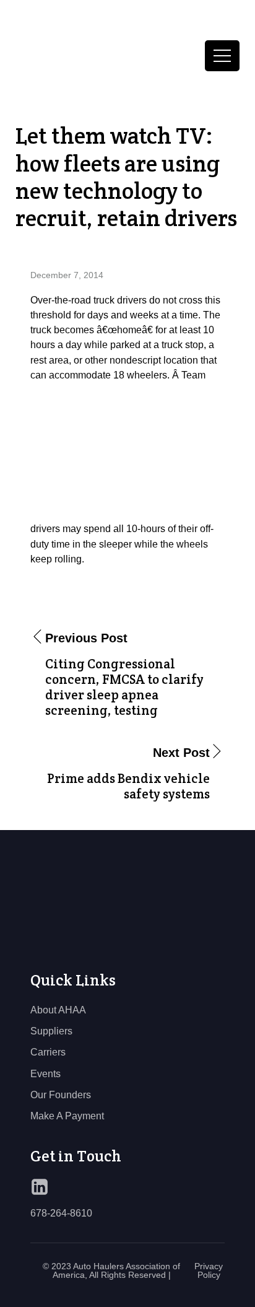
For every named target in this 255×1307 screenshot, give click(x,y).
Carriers (48, 1051)
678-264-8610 (61, 1212)
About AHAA (58, 1009)
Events (45, 1073)
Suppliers (51, 1030)
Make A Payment (67, 1115)
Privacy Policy (208, 1270)
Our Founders (60, 1094)
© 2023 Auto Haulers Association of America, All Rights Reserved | (111, 1270)
